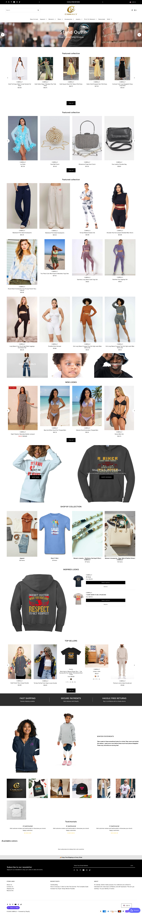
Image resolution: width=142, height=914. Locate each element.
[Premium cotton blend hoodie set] (122, 661)
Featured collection (71, 53)
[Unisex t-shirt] (96, 656)
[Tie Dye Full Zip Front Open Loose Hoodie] (45, 661)
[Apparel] (22, 534)
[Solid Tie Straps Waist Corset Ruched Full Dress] (19, 68)
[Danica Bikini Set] (119, 408)
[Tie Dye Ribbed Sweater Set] (87, 206)
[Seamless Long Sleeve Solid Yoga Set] (87, 257)
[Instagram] (17, 2)
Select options (106, 582)
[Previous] (39, 2)
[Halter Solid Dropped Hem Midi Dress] (96, 68)
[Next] (102, 2)
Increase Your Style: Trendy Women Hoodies (62, 888)
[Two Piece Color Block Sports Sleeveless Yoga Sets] (54, 254)
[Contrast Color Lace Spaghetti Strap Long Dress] (122, 68)
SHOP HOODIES (106, 477)
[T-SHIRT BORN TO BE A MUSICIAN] (78, 599)
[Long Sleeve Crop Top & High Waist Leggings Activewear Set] (22, 319)
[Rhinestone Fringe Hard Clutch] (87, 138)
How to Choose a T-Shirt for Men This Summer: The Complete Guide (69, 886)
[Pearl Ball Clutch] (55, 138)
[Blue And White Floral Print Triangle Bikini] (55, 406)
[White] (98, 676)
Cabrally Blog (54, 884)
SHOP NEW (35, 477)
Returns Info (10, 890)
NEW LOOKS (71, 382)
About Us (9, 884)
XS (93, 679)
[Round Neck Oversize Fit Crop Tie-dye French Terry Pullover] (22, 262)
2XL (72, 682)
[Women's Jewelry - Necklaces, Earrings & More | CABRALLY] (87, 534)
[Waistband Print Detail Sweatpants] (22, 206)
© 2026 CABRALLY (12, 911)
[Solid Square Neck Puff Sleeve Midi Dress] (71, 68)
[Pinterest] (11, 2)
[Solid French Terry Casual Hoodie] (19, 661)
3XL (75, 682)
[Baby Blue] (95, 676)
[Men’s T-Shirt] (54, 534)
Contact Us (10, 886)
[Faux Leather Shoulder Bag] (119, 138)
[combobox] (20, 10)
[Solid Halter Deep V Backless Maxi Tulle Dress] (45, 68)
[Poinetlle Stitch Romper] (54, 319)
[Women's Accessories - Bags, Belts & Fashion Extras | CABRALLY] (120, 534)
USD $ (134, 2)
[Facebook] (6, 2)
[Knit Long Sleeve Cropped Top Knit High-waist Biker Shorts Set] (87, 319)
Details (106, 586)
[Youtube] (14, 2)
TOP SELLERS (71, 641)
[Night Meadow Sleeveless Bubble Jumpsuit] (23, 408)
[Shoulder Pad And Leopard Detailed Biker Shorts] (120, 206)
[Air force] (78, 581)
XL (70, 682)
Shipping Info (10, 888)
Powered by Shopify (24, 911)
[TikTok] (19, 2)
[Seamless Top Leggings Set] (120, 257)
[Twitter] (8, 2)
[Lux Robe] (23, 138)
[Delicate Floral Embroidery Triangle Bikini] (87, 406)
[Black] (71, 679)
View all (71, 103)
